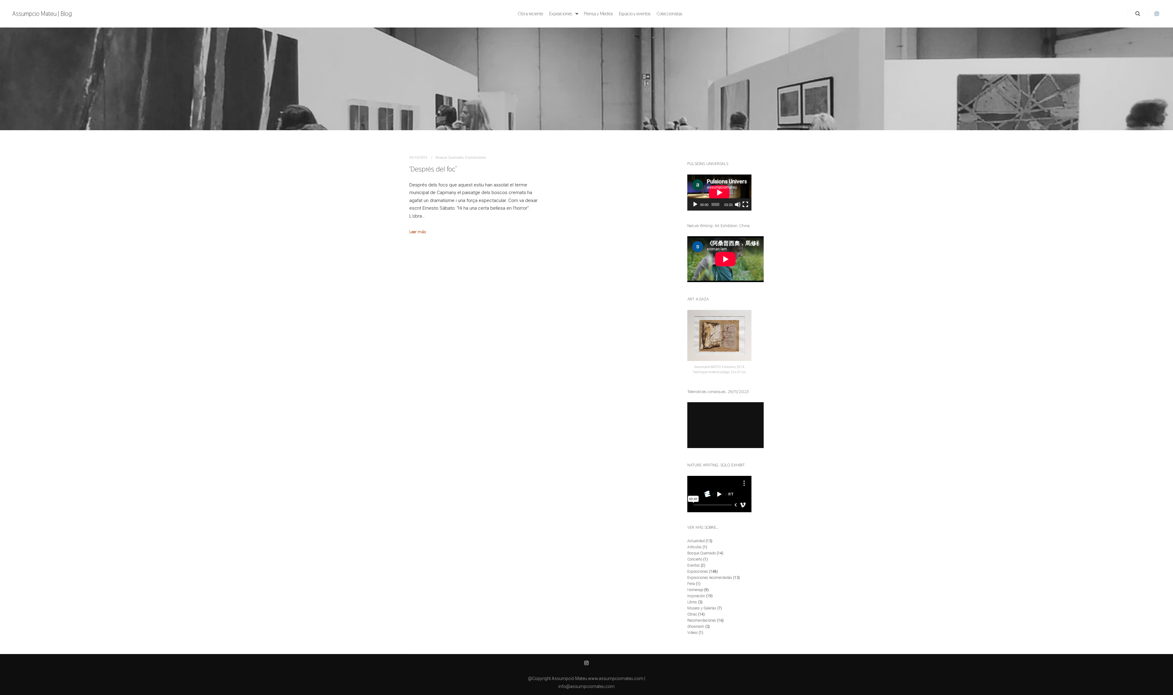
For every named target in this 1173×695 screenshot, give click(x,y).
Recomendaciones (701, 620)
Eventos (693, 565)
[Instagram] (1157, 14)
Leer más (417, 232)
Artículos (694, 547)
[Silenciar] (738, 204)
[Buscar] (1137, 14)
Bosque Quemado (449, 157)
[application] (719, 193)
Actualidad (696, 541)
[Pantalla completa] (745, 204)
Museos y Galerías (701, 608)
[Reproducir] (695, 204)
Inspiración (696, 596)
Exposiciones (475, 157)
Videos (692, 633)
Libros (692, 602)
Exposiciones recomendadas (709, 577)
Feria (691, 584)
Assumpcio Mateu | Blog (42, 14)
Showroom (695, 626)
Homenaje (695, 590)
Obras (692, 614)
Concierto (694, 559)
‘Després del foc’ (433, 169)
